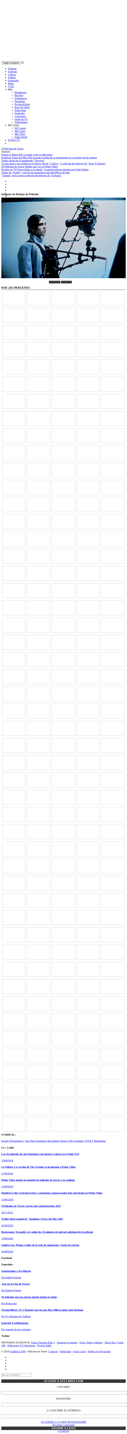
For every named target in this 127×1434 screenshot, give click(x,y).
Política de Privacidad (99, 1351)
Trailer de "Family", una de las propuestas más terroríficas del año (35, 172)
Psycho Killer (44, 1345)
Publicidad (65, 1351)
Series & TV (21, 119)
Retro (11, 83)
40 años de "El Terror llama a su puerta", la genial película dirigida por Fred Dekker (45, 169)
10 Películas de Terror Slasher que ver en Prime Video (29, 166)
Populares (20, 101)
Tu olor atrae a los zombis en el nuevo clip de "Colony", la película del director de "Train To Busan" (53, 163)
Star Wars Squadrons (36, 1141)
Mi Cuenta (20, 128)
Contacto (53, 1351)
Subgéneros (21, 98)
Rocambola (53, 1141)
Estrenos (12, 71)
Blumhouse (20, 92)
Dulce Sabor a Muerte (91, 1342)
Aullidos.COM (17, 1351)
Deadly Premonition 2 (12, 1141)
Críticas (12, 74)
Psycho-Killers (22, 104)
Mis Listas (20, 131)
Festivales (20, 113)
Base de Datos (22, 107)
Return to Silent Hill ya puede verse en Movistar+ (27, 154)
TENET (89, 1141)
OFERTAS (14, 143)
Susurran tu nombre (67, 1342)
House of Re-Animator (72, 1141)
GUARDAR (63, 1431)
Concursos (20, 116)
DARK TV (14, 140)
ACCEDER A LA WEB (54, 1422)
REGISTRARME (76, 1422)
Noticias (12, 68)
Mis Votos (20, 134)
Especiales (13, 80)
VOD (11, 86)
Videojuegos (21, 122)
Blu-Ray (19, 95)
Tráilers (12, 77)
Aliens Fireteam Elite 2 (43, 1342)
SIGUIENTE (66, 282)
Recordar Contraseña (64, 1425)
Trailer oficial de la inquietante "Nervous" (23, 160)
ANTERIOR (54, 282)
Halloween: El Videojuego (21, 1345)
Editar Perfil (21, 137)
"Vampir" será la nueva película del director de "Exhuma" (31, 175)
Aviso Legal (79, 1351)
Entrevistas (20, 110)
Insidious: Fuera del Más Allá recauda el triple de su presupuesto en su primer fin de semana (49, 157)
